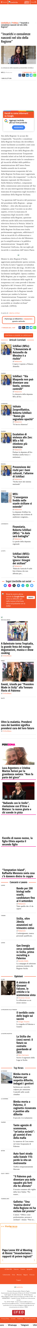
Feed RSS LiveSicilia (30, 1318)
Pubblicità (20, 1318)
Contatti (13, 1318)
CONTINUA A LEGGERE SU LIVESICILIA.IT (18, 335)
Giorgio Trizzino (23, 1022)
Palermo (16, 1269)
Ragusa (25, 1275)
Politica (15, 22)
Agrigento (29, 1269)
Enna (13, 1275)
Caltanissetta (6, 1275)
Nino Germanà (23, 1055)
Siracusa (31, 1275)
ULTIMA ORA (8, 1269)
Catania (22, 1269)
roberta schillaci (14, 313)
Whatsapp (7, 1325)
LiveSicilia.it (5, 22)
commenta (28, 319)
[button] (2, 1260)
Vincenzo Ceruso (24, 998)
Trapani (18, 1280)
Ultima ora (32, 1325)
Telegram (20, 1325)
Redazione (9, 72)
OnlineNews (7, 656)
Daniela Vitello (23, 961)
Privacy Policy (5, 1318)
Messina (19, 1275)
